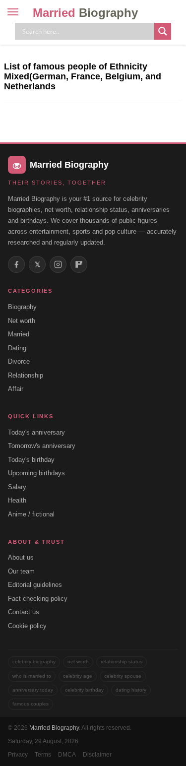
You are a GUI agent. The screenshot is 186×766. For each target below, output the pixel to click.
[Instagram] (58, 264)
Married (85, 12)
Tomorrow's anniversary (41, 445)
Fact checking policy (37, 598)
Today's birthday (31, 459)
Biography (22, 307)
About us (21, 557)
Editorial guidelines (35, 584)
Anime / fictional (31, 514)
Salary (17, 487)
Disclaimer (97, 754)
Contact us (23, 612)
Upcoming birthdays (36, 473)
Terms (43, 754)
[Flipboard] (78, 264)
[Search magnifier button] (162, 31)
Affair (15, 388)
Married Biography (54, 727)
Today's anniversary (36, 432)
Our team (21, 571)
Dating (17, 348)
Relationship (25, 375)
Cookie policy (27, 626)
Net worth (21, 320)
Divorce (19, 361)
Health (17, 500)
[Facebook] (16, 264)
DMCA (67, 754)
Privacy (18, 754)
